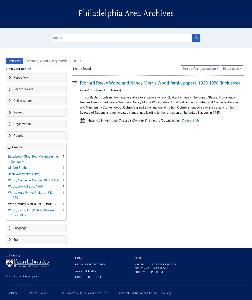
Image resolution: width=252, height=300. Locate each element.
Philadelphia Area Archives (126, 13)
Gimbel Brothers (19, 168)
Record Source (23, 89)
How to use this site (89, 277)
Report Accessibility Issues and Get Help (83, 293)
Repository (21, 77)
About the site (85, 270)
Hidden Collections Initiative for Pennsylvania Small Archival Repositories (155, 268)
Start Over (14, 61)
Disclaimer (12, 293)
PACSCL (139, 258)
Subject (18, 112)
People (18, 135)
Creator (17, 147)
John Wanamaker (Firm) (24, 174)
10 (230, 69)
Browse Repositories (90, 264)
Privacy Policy (38, 293)
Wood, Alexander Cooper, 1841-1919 (33, 180)
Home (79, 258)
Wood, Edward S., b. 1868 (25, 186)
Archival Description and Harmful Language (145, 293)
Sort (199, 69)
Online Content (23, 101)
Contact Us (191, 120)
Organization (22, 124)
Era (15, 239)
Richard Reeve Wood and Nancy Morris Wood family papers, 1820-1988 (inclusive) (160, 83)
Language (20, 228)
